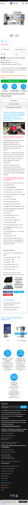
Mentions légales (4, 478)
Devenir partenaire (5, 487)
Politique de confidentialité (6, 473)
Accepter (22, 501)
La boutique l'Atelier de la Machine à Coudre (10, 466)
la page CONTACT (17, 64)
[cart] (26, 3)
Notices (2, 490)
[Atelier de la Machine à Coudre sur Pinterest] (13, 496)
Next (22, 19)
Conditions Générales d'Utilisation (8, 468)
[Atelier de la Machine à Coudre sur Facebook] (11, 496)
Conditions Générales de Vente (7, 470)
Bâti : (3, 54)
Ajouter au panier (15, 81)
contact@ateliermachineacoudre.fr (11, 426)
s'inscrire (23, 407)
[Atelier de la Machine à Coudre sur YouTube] (16, 496)
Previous (5, 19)
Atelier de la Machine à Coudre (11, 499)
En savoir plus (3, 503)
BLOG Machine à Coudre (6, 482)
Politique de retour (5, 475)
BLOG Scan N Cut (4, 485)
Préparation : (5, 49)
